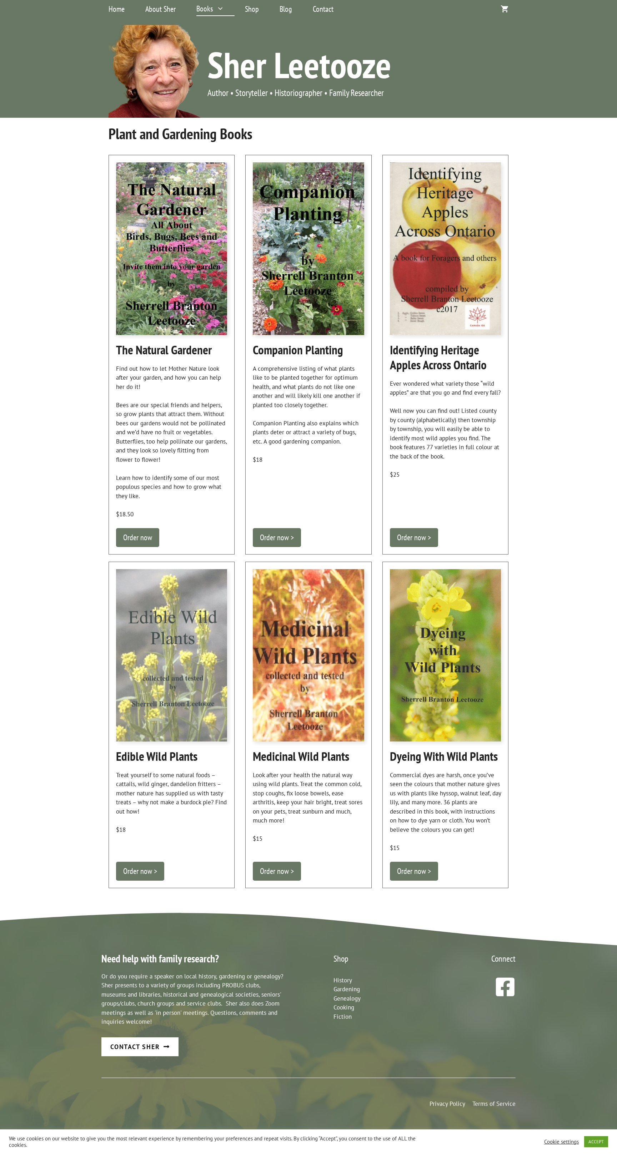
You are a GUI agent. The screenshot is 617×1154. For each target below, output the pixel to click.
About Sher (160, 9)
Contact (323, 9)
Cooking (343, 1007)
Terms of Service (494, 1104)
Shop (252, 9)
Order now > (277, 537)
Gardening (346, 989)
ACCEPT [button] (596, 1142)
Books (204, 9)
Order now (137, 537)
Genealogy (347, 998)
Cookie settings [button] (561, 1142)
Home (117, 9)
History (342, 980)
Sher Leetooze (299, 64)
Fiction (342, 1017)
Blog (286, 9)
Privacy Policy (447, 1104)
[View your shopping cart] (504, 8)
